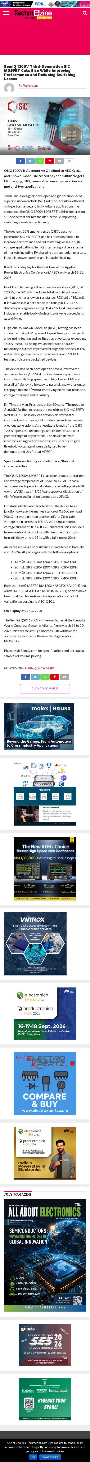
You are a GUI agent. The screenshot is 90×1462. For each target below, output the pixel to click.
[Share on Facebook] (25, 676)
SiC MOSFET (46, 668)
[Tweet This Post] (35, 676)
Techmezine (31, 85)
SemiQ (32, 668)
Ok (33, 1457)
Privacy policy (50, 1457)
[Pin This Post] (54, 676)
